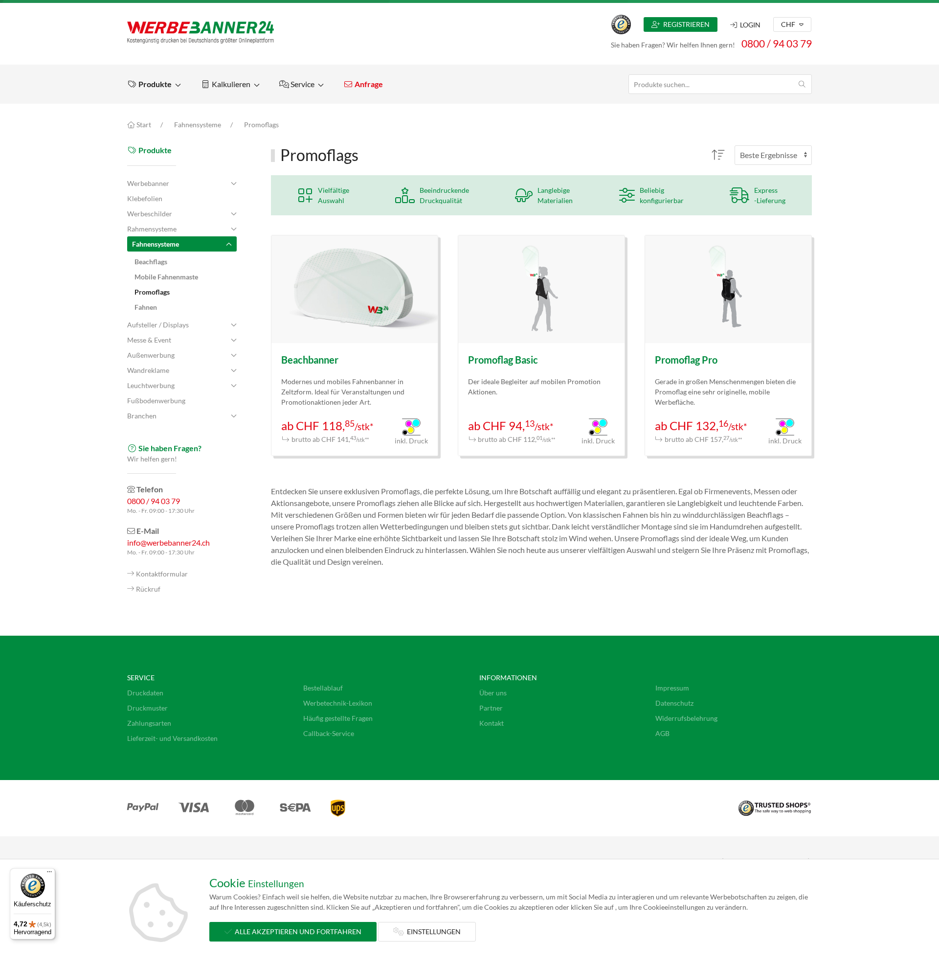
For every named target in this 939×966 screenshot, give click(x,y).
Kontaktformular (162, 574)
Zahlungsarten (149, 723)
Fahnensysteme (197, 124)
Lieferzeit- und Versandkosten (172, 738)
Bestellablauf (323, 688)
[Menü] (49, 874)
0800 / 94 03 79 (776, 43)
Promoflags (261, 124)
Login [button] (748, 25)
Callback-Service (328, 733)
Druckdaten (145, 693)
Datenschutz (674, 703)
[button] (154, 84)
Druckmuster (147, 708)
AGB (662, 733)
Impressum (672, 688)
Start (143, 124)
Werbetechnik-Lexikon (337, 703)
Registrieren (685, 24)
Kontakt (491, 723)
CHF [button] (789, 24)
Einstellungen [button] (432, 931)
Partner (491, 708)
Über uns (493, 693)
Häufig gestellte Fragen (338, 718)
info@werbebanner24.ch (168, 542)
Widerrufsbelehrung (686, 718)
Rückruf (148, 589)
